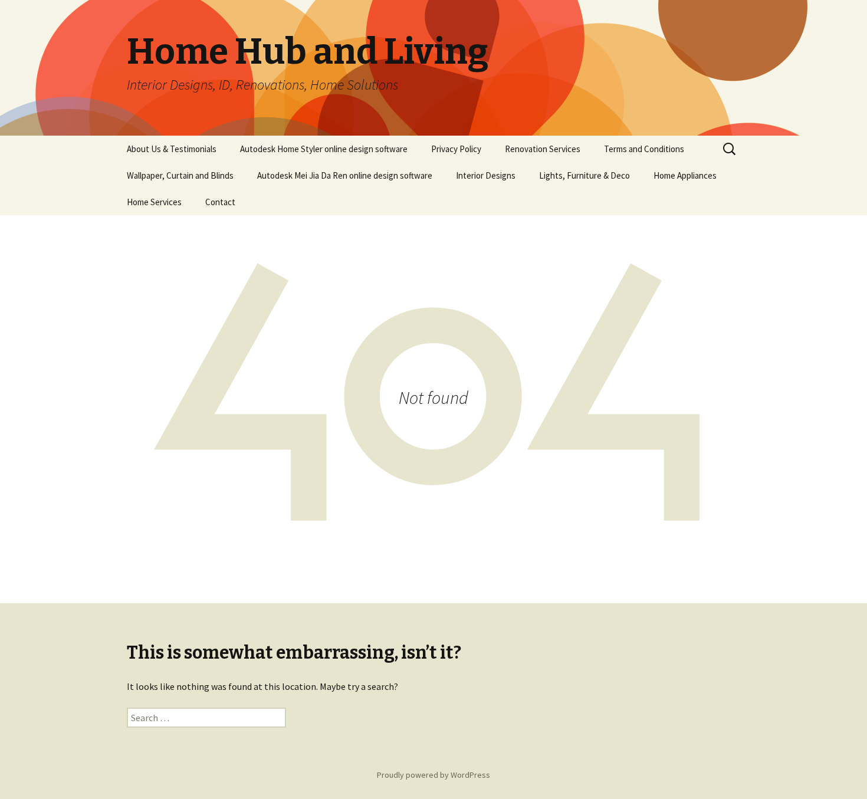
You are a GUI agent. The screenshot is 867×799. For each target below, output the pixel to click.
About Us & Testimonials (171, 148)
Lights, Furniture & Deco (584, 175)
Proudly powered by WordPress (433, 775)
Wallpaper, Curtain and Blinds (180, 175)
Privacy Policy (456, 148)
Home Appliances (685, 175)
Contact (220, 202)
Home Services (154, 202)
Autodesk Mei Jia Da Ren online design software (344, 175)
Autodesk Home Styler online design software (324, 148)
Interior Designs (485, 175)
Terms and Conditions (644, 148)
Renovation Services (542, 148)
